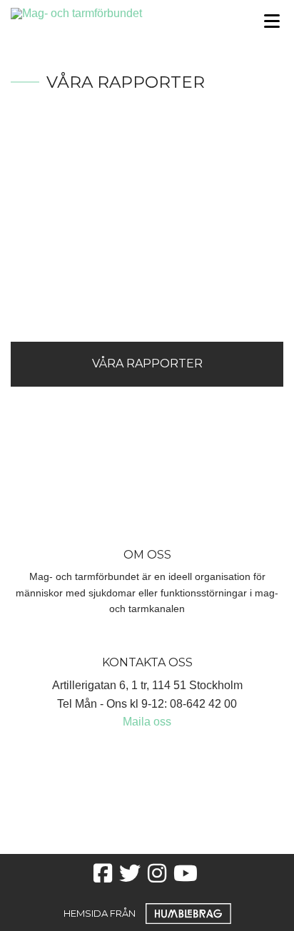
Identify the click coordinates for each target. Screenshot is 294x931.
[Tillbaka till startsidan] (110, 12)
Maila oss (147, 722)
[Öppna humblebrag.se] (188, 913)
